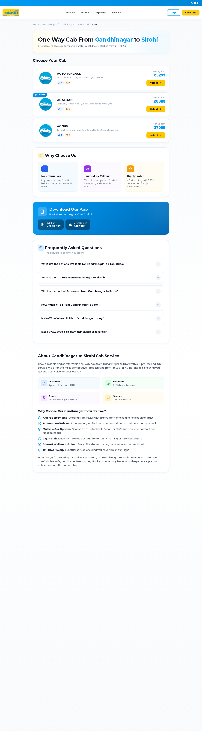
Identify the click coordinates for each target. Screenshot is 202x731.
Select (154, 82)
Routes (85, 12)
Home (36, 24)
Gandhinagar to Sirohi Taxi (74, 24)
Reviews (116, 12)
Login (174, 12)
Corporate (100, 12)
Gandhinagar (49, 24)
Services (71, 12)
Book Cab (190, 12)
